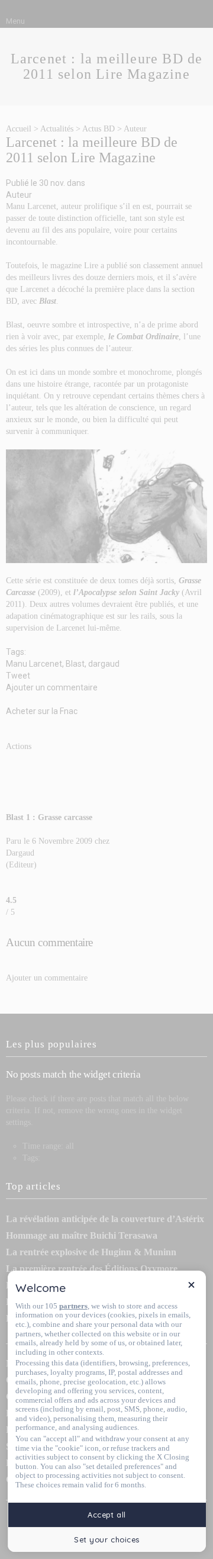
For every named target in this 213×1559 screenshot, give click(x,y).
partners (73, 1305)
